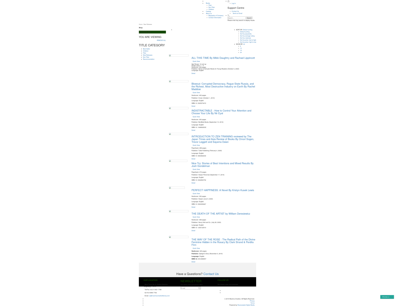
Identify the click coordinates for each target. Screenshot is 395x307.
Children (211, 9)
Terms (252, 303)
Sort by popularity (246, 34)
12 (241, 48)
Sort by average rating (247, 36)
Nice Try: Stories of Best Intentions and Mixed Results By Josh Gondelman (223, 164)
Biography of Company (216, 15)
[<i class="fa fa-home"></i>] (205, 1)
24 (244, 44)
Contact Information (215, 17)
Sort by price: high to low (248, 42)
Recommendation (149, 59)
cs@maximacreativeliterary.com (159, 296)
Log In (234, 3)
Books (208, 3)
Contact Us (235, 11)
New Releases (147, 55)
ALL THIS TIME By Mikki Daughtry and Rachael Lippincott (223, 58)
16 (241, 50)
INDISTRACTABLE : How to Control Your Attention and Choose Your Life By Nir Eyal (221, 112)
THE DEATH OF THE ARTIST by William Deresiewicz (221, 213)
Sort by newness (245, 38)
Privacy (252, 301)
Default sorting (247, 30)
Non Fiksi (212, 7)
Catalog (208, 11)
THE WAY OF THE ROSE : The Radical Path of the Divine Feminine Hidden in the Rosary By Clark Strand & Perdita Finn (223, 242)
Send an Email (237, 13)
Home (140, 24)
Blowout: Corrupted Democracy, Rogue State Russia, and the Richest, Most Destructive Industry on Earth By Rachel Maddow (223, 86)
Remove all (161, 40)
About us (209, 13)
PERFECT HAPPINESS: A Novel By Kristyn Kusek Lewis (223, 190)
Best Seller (146, 49)
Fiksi (210, 5)
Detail (193, 73)
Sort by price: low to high (248, 40)
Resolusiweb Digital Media (246, 305)
